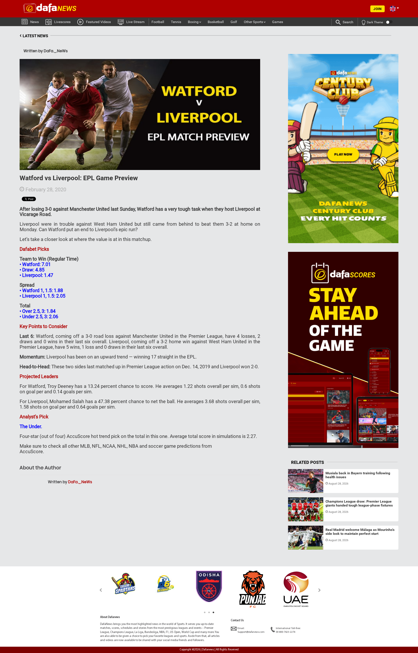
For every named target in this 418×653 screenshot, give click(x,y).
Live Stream (135, 22)
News (34, 22)
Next (319, 590)
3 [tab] (213, 612)
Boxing (193, 22)
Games (277, 22)
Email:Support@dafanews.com (251, 630)
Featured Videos (98, 22)
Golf (234, 22)
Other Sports (253, 22)
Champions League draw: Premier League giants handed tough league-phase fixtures (359, 503)
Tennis (176, 22)
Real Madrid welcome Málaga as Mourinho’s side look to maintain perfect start (359, 532)
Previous (98, 590)
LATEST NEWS (34, 35)
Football (158, 22)
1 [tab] (204, 612)
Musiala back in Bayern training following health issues (357, 475)
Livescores (62, 22)
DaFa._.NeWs (80, 482)
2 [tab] (209, 612)
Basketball (216, 22)
